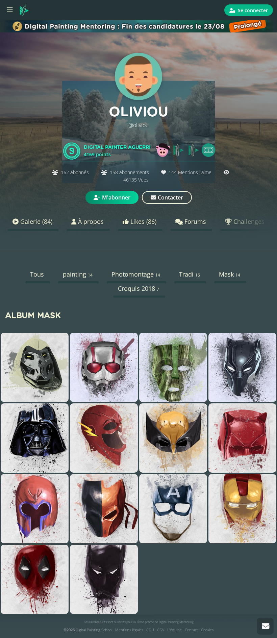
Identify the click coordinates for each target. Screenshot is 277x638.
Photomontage (135, 274)
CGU (150, 629)
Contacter (170, 197)
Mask (229, 274)
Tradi (189, 274)
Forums (194, 221)
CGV (160, 629)
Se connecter (252, 10)
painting (78, 274)
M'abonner (116, 197)
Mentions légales (129, 629)
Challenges (248, 221)
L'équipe (174, 629)
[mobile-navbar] (10, 10)
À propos (90, 221)
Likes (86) (142, 221)
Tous (37, 274)
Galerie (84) (35, 221)
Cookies (207, 629)
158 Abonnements (129, 172)
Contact (191, 629)
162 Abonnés (74, 172)
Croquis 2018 (138, 288)
